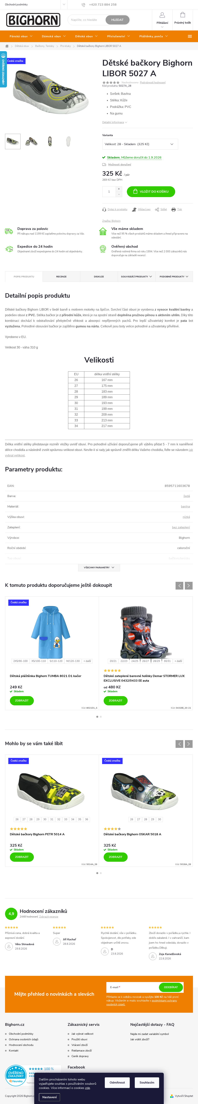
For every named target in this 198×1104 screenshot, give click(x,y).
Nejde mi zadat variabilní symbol (149, 1034)
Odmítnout (117, 1082)
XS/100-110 (39, 661)
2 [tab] (101, 717)
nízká (186, 517)
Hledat (117, 20)
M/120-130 (73, 661)
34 (72, 819)
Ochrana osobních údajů (23, 1039)
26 (17, 819)
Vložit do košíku (154, 192)
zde (87, 1088)
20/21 (113, 661)
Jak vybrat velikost (82, 1033)
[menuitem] (21, 36)
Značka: (111, 221)
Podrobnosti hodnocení (153, 82)
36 (86, 819)
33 (65, 819)
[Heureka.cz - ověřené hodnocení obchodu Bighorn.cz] (33, 1075)
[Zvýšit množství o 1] (119, 189)
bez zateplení (181, 527)
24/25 (134, 661)
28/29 (156, 661)
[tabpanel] (52, 653)
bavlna (185, 506)
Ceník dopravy (80, 1056)
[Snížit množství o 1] (119, 194)
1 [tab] (97, 717)
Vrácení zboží (80, 1045)
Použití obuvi (79, 1039)
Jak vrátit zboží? (139, 1039)
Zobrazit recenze (48, 916)
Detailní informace (113, 122)
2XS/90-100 (20, 661)
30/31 (167, 661)
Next (189, 586)
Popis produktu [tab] (24, 276)
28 (30, 819)
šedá (186, 496)
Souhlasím (147, 1082)
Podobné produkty (172, 276)
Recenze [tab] (61, 276)
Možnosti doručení (119, 164)
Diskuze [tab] (99, 276)
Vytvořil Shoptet (184, 1096)
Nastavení (49, 1097)
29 (37, 819)
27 (24, 819)
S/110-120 (56, 661)
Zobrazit (22, 700)
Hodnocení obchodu (21, 1045)
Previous (179, 586)
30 (44, 819)
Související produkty (134, 276)
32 (58, 819)
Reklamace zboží (82, 1050)
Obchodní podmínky (16, 4)
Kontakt (13, 1050)
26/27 (145, 661)
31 (51, 819)
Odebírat (171, 987)
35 (79, 819)
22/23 (123, 661)
